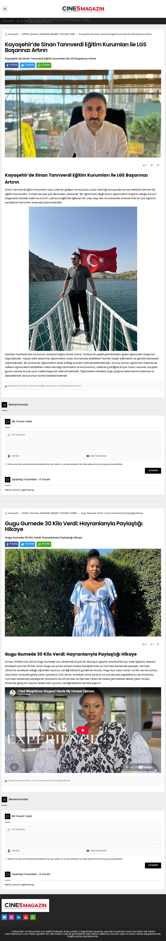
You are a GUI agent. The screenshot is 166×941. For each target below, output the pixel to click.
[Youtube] (26, 917)
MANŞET (54, 34)
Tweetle (29, 65)
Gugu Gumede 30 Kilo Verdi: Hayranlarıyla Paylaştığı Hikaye (71, 654)
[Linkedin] (18, 917)
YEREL (72, 34)
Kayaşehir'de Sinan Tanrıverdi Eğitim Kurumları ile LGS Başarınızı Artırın (44, 386)
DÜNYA (25, 513)
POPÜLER (64, 34)
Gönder (46, 65)
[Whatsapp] (33, 917)
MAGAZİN (44, 34)
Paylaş (13, 65)
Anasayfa (13, 34)
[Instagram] (11, 917)
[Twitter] (4, 917)
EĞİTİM (25, 34)
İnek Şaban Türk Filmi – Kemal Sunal (46, 21)
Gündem (34, 34)
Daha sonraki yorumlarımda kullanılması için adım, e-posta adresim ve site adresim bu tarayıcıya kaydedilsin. (65, 464)
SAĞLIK (73, 513)
